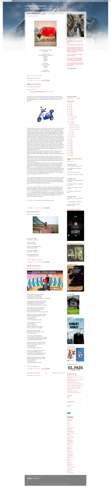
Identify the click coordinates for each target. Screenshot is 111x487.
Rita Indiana (29, 366)
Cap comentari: (37, 80)
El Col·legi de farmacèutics (34, 86)
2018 (69, 138)
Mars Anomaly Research (70, 465)
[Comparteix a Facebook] (47, 80)
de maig (71, 131)
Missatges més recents (33, 373)
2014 (69, 145)
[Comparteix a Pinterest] (49, 80)
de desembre (72, 116)
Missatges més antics (58, 373)
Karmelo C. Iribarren (31, 75)
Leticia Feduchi (37, 78)
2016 (69, 142)
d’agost (71, 119)
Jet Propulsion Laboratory (70, 429)
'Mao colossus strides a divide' (73, 382)
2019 (69, 114)
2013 (69, 147)
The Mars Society (70, 467)
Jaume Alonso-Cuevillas (32, 200)
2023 (69, 107)
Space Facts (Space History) (70, 455)
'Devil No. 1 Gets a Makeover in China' (75, 385)
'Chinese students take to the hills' (74, 392)
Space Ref (69, 468)
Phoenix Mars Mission (70, 471)
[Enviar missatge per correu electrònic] (42, 80)
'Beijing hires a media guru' (72, 391)
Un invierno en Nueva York (34, 268)
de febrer (71, 134)
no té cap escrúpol (51, 191)
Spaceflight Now (70, 472)
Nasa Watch (69, 451)
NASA (68, 423)
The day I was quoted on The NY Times (75, 383)
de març (71, 133)
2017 (69, 140)
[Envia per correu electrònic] (44, 80)
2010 (69, 152)
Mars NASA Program (69, 463)
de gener (71, 136)
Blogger (69, 483)
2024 (69, 106)
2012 (69, 148)
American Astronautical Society (69, 448)
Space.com (69, 425)
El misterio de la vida (32, 16)
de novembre (72, 117)
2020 (69, 112)
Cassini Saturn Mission (70, 457)
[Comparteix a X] (46, 80)
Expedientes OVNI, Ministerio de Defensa (70, 440)
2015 (69, 143)
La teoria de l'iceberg (35, 6)
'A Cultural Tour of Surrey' (72, 375)
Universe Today (70, 452)
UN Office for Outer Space (69, 420)
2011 (69, 150)
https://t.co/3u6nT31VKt (32, 89)
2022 (69, 109)
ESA (68, 421)
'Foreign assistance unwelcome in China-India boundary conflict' (75, 380)
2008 (69, 155)
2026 (69, 102)
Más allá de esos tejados (33, 214)
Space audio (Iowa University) (70, 431)
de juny (71, 122)
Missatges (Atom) (36, 375)
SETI (68, 426)
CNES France (70, 435)
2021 (69, 111)
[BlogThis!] (45, 80)
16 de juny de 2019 (49, 91)
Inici (46, 373)
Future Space (70, 446)
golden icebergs (70, 161)
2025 (69, 104)
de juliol (71, 121)
